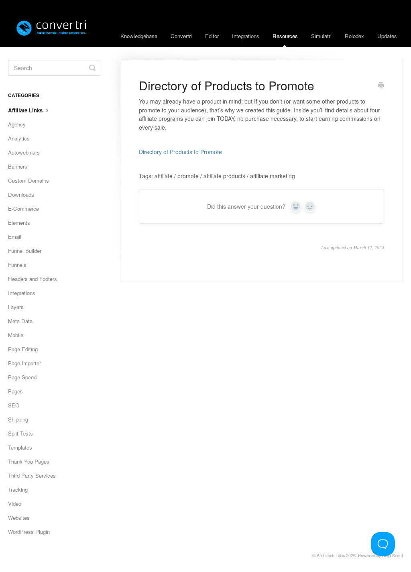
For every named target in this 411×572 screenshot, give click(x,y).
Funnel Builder (24, 250)
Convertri (181, 36)
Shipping (18, 419)
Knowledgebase (138, 36)
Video (14, 503)
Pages (15, 391)
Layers (16, 307)
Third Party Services (32, 475)
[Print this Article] (381, 85)
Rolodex (354, 36)
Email (14, 236)
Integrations (245, 36)
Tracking (18, 489)
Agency (17, 124)
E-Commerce (23, 208)
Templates (20, 447)
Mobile (15, 335)
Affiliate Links (26, 110)
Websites (19, 517)
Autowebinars (24, 152)
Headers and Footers (32, 279)
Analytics (19, 138)
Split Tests (20, 433)
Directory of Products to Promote (180, 152)
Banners (17, 166)
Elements (19, 222)
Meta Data (20, 321)
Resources (285, 36)
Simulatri (321, 36)
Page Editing (23, 349)
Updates (387, 36)
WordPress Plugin (29, 531)
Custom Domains (28, 180)
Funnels (17, 265)
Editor (212, 36)
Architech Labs (331, 555)
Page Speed (22, 377)
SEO (13, 405)
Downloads (21, 194)
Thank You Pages (28, 461)
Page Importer (24, 363)
